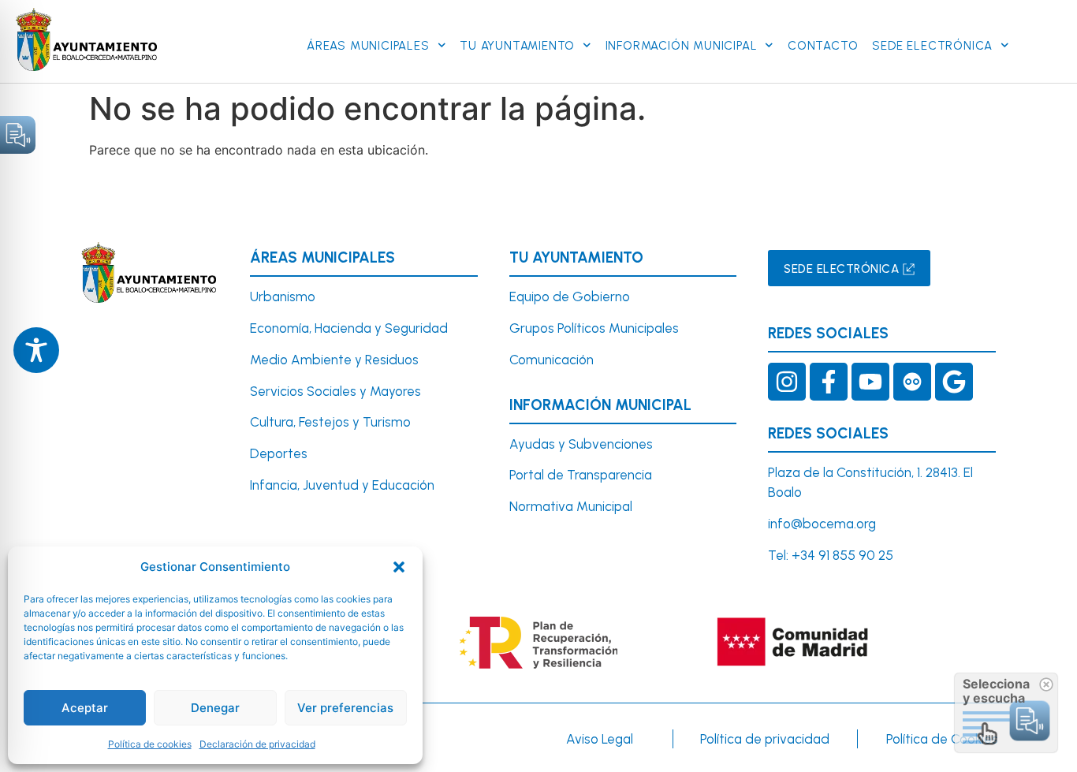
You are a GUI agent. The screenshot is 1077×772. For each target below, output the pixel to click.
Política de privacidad (764, 739)
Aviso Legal (599, 739)
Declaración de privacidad (257, 744)
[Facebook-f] (829, 382)
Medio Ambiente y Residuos (334, 359)
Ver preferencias (345, 707)
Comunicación (551, 359)
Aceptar (84, 707)
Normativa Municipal (570, 506)
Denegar (215, 707)
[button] (399, 567)
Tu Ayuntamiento (517, 46)
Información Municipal (682, 46)
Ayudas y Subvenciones (581, 444)
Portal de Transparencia (580, 475)
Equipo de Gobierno (569, 296)
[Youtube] (870, 382)
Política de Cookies (942, 739)
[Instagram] (787, 382)
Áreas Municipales (368, 46)
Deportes (278, 453)
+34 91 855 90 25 (842, 555)
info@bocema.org (822, 523)
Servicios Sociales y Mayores (335, 391)
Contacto (823, 46)
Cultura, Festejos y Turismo (330, 422)
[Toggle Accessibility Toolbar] (36, 350)
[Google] (954, 382)
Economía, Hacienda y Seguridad (349, 328)
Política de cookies (150, 744)
